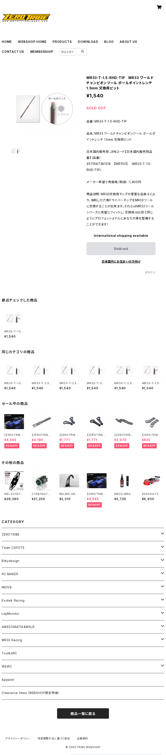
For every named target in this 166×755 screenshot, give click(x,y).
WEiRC (7, 666)
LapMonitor (10, 613)
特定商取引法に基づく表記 (54, 738)
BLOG (108, 41)
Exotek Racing (13, 600)
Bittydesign (10, 561)
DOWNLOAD (88, 41)
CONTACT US (13, 51)
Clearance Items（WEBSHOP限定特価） (31, 693)
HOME (7, 41)
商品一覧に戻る (83, 714)
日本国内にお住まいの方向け (121, 261)
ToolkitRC (9, 653)
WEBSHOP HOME (32, 41)
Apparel (8, 679)
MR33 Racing (12, 640)
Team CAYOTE (13, 547)
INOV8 (7, 587)
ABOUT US (128, 41)
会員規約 (82, 738)
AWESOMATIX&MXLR (18, 627)
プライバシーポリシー (18, 738)
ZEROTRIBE (11, 534)
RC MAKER (10, 574)
